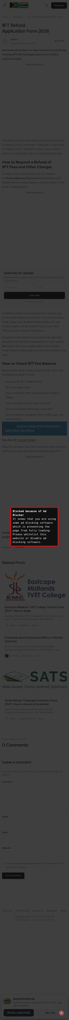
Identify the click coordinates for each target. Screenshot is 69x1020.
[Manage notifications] (61, 1012)
